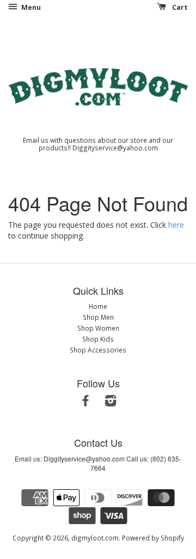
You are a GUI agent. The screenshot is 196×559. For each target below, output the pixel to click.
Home (98, 306)
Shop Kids (98, 339)
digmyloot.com (95, 537)
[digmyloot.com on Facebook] (85, 402)
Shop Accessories (98, 349)
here (176, 225)
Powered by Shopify (153, 537)
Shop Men (98, 317)
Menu (30, 7)
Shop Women (98, 328)
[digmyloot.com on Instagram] (111, 402)
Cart (179, 7)
